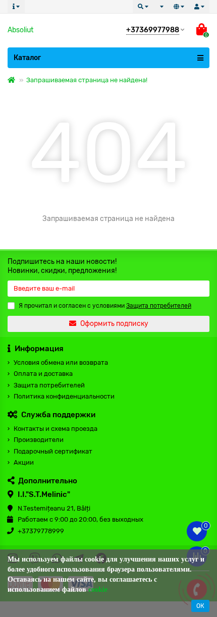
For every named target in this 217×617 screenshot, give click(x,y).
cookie (97, 589)
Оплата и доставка (43, 373)
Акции (24, 462)
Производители (39, 439)
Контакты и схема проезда (55, 428)
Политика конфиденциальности (64, 396)
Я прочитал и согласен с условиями (105, 305)
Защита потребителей (49, 385)
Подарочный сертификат (53, 451)
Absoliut (20, 30)
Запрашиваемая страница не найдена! (86, 80)
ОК (200, 605)
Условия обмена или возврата (61, 362)
